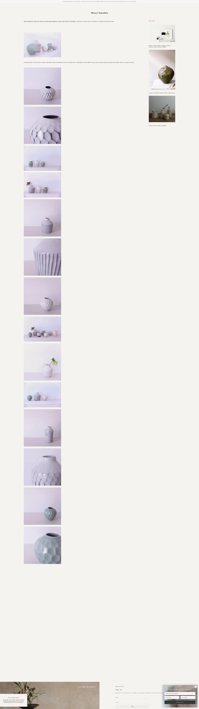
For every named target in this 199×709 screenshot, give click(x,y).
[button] (8, 6)
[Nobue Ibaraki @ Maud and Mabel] (162, 109)
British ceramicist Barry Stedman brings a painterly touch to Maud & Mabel (160, 46)
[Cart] (194, 6)
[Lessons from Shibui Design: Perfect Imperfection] (162, 69)
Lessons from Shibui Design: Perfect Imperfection (162, 93)
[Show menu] (4, 6)
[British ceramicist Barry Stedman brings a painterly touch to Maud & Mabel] (162, 33)
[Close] (25, 695)
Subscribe (180, 702)
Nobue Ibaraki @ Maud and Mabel (158, 125)
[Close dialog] (195, 687)
